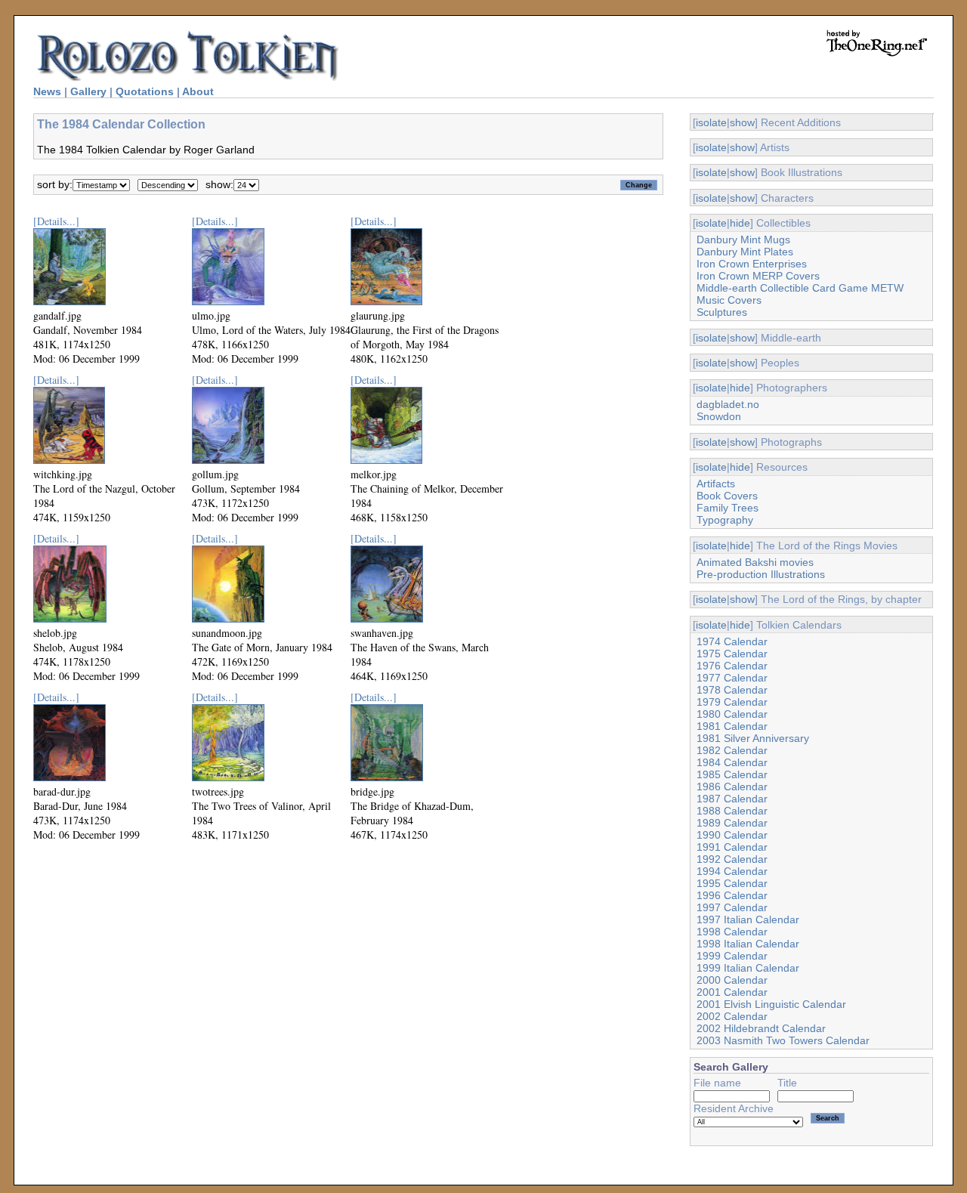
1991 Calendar (732, 847)
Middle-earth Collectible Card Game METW (800, 288)
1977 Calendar (732, 678)
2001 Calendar (732, 992)
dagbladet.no (728, 404)
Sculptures (722, 312)
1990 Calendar (732, 835)
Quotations (145, 91)
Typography (725, 520)
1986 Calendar (732, 786)
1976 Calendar (732, 666)
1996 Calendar (732, 895)
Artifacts (716, 484)
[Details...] (56, 221)
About (198, 91)
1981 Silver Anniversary (753, 738)
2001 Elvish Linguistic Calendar (771, 1004)
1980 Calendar (732, 714)
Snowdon (719, 416)
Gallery (88, 91)
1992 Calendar (732, 859)
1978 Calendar (732, 690)
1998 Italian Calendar (748, 944)
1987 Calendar (732, 799)
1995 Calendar (732, 883)
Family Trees (727, 508)
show (742, 122)
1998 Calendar (732, 932)
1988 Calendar (732, 811)
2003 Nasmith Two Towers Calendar (783, 1040)
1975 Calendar (732, 653)
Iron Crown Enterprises (752, 264)
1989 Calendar (732, 823)
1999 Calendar (732, 956)
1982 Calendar (732, 750)
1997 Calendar (732, 907)
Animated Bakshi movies (755, 562)
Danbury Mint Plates (745, 252)
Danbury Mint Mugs (743, 239)
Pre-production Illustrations (761, 574)
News (47, 91)
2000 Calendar (732, 980)
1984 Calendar (732, 762)
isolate (711, 122)
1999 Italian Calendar (748, 968)
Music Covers (729, 300)
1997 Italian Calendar (748, 919)
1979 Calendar (732, 702)
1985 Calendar (732, 774)
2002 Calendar (732, 1016)
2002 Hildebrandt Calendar (761, 1028)
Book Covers (727, 496)
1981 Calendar (732, 726)
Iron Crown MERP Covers (758, 276)
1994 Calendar (732, 871)
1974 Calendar (732, 641)
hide (740, 223)
